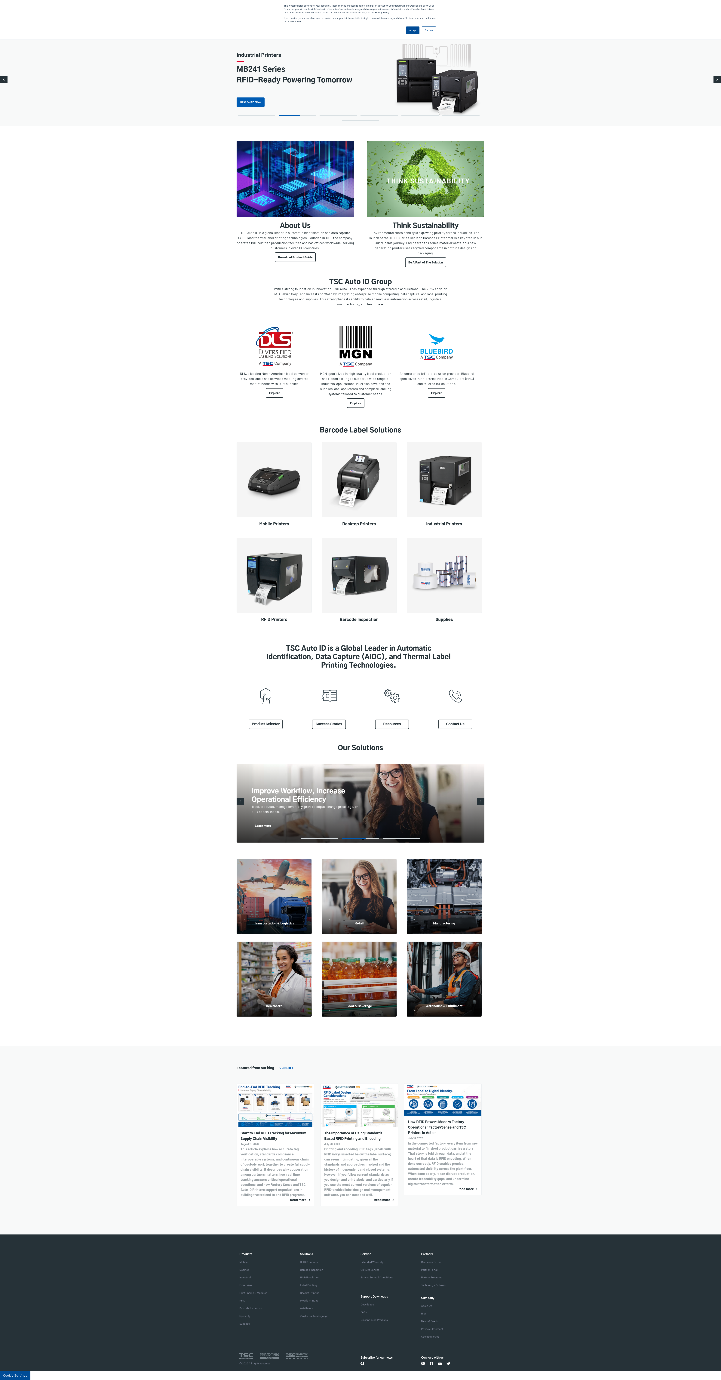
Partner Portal (429, 1270)
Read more (298, 1200)
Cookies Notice (430, 1336)
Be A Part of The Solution (425, 262)
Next (717, 79)
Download (247, 97)
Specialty (244, 1316)
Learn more (263, 825)
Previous (4, 79)
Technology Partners (433, 1285)
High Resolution (309, 1277)
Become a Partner (431, 1262)
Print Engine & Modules (253, 1293)
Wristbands (307, 1308)
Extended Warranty (371, 1262)
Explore (274, 393)
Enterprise (245, 1285)
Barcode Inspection (250, 1308)
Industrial (245, 1277)
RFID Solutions (309, 1262)
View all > (286, 1068)
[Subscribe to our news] (362, 1363)
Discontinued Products (374, 1320)
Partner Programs (431, 1277)
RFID (242, 1300)
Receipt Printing (309, 1293)
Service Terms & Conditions (376, 1277)
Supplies (244, 1324)
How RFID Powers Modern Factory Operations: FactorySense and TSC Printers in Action (437, 1127)
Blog (424, 1313)
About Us (426, 1306)
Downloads (367, 1304)
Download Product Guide (295, 257)
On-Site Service (369, 1270)
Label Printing (308, 1285)
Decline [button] (429, 30)
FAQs (363, 1312)
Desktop (244, 1270)
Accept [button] (412, 30)
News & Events (430, 1321)
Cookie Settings (15, 1375)
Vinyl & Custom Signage (314, 1316)
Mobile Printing (309, 1300)
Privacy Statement (432, 1329)
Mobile (243, 1262)
